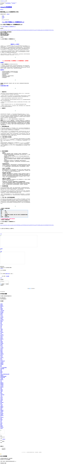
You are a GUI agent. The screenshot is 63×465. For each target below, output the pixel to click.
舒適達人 (1, 414)
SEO (1, 380)
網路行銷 (1, 415)
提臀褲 (1, 428)
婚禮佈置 (1, 383)
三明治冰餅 (2, 310)
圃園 (1, 424)
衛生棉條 (1, 413)
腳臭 (1, 307)
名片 (3, 18)
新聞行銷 (1, 417)
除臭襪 (1, 308)
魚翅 (1, 333)
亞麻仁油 (1, 354)
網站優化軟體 (2, 377)
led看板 (1, 399)
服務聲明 (40, 452)
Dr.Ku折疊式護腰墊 (3, 367)
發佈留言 (2, 285)
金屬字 (1, 393)
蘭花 (1, 366)
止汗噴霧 (1, 347)
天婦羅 (1, 329)
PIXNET (25, 452)
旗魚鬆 (1, 321)
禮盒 (1, 323)
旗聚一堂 (1, 320)
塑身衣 (1, 248)
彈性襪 (1, 400)
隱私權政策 (36, 452)
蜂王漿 (1, 355)
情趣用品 (1, 406)
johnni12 (1, 268)
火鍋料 (1, 330)
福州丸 (1, 331)
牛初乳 (1, 356)
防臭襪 (1, 309)
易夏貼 (1, 313)
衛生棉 (1, 412)
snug (1, 233)
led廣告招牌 (2, 394)
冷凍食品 (1, 332)
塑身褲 (1, 426)
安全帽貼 (1, 312)
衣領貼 (1, 336)
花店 (1, 381)
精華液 (1, 419)
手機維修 (1, 411)
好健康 (1, 352)
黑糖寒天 (1, 375)
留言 (8, 273)
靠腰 (1, 369)
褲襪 (1, 401)
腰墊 (1, 370)
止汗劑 (1, 346)
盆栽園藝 (1, 364)
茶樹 (1, 420)
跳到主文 (1, 9)
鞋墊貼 (1, 318)
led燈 (1, 395)
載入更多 (2, 279)
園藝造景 (1, 363)
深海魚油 (1, 357)
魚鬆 (1, 251)
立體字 (1, 391)
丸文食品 (1, 319)
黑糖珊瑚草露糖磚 (3, 376)
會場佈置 (1, 384)
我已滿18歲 (2, 463)
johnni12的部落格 (6, 7)
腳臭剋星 (1, 306)
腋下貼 (1, 345)
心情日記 (7, 14)
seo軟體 (1, 378)
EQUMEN (2, 427)
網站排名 (1, 379)
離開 (5, 463)
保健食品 (1, 353)
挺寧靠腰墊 (2, 368)
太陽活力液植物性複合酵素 (4, 374)
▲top (1, 277)
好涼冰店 (1, 311)
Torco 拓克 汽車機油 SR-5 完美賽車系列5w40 (13, 22)
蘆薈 (1, 418)
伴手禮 (1, 324)
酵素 (1, 358)
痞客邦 (7, 273)
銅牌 (1, 392)
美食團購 (7, 276)
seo (0, 416)
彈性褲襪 (1, 402)
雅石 (1, 365)
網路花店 (1, 382)
